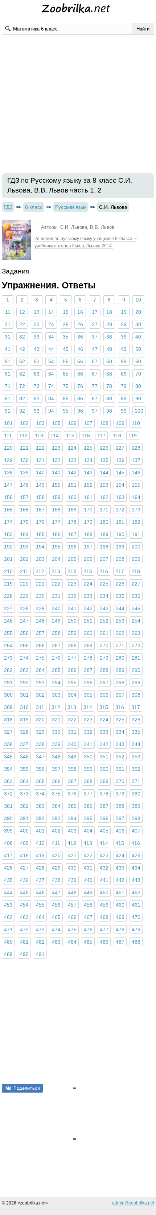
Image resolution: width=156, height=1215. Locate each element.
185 (40, 534)
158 (40, 497)
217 (119, 571)
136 (120, 460)
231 (56, 596)
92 (22, 411)
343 (120, 744)
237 (8, 608)
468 (104, 917)
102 (24, 423)
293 (40, 682)
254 (136, 621)
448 (72, 892)
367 (72, 781)
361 (120, 769)
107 (88, 423)
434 (136, 868)
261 (104, 633)
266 (40, 645)
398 (136, 818)
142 (72, 472)
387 (104, 806)
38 (109, 337)
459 (104, 905)
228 (8, 596)
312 (56, 707)
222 (56, 584)
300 (8, 695)
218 (135, 571)
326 (136, 719)
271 (120, 645)
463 (24, 917)
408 (8, 843)
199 (120, 547)
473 (40, 929)
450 (104, 892)
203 (40, 559)
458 (88, 905)
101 (8, 423)
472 (24, 929)
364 (24, 781)
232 (72, 596)
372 (8, 794)
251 (88, 621)
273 (8, 658)
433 (120, 868)
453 (8, 905)
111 (8, 435)
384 (56, 806)
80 (138, 386)
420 (56, 855)
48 (109, 349)
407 (136, 831)
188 (88, 534)
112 (23, 435)
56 (80, 361)
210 (8, 571)
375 (56, 794)
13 (37, 312)
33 (37, 337)
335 (136, 732)
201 (8, 559)
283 (24, 670)
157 (24, 497)
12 (22, 312)
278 (88, 658)
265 (24, 645)
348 (56, 757)
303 (56, 695)
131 (40, 460)
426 (8, 868)
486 (104, 942)
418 (24, 855)
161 (88, 497)
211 (24, 571)
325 (120, 719)
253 (120, 621)
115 (70, 435)
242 (88, 608)
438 (56, 880)
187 (72, 534)
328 (24, 732)
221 (40, 584)
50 (138, 349)
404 (88, 831)
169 (72, 510)
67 (95, 374)
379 (120, 794)
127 (120, 448)
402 (56, 831)
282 (8, 670)
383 (40, 806)
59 (124, 361)
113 (39, 435)
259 (72, 633)
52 (22, 361)
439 (72, 880)
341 (88, 744)
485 (88, 942)
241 (72, 608)
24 (51, 324)
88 (109, 398)
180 (104, 522)
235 (120, 596)
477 (104, 929)
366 (56, 781)
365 (40, 781)
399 (8, 831)
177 (56, 522)
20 (138, 312)
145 (120, 472)
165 (8, 510)
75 (66, 386)
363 (8, 781)
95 (66, 411)
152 (88, 485)
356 (40, 769)
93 (37, 411)
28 (109, 324)
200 (136, 547)
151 (72, 485)
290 (136, 670)
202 (24, 559)
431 (88, 868)
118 (117, 435)
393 (56, 818)
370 (120, 781)
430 (72, 868)
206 (88, 559)
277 (72, 658)
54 (51, 361)
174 (8, 522)
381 (8, 806)
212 (40, 571)
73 (37, 386)
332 (88, 732)
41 (8, 349)
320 (40, 719)
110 (136, 423)
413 (87, 843)
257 (40, 633)
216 (103, 571)
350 (88, 757)
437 (40, 880)
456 (56, 905)
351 (104, 757)
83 (37, 398)
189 (104, 534)
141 (56, 472)
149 (40, 485)
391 (24, 818)
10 (138, 300)
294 (56, 682)
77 (95, 386)
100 (139, 411)
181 (120, 522)
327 (8, 732)
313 (71, 707)
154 (120, 485)
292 (24, 682)
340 (72, 744)
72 (22, 386)
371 (136, 781)
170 (88, 510)
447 (56, 892)
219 (8, 584)
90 (138, 398)
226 (120, 584)
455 (40, 905)
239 (40, 608)
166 (24, 510)
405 (104, 831)
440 (88, 880)
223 (72, 584)
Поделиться (26, 1088)
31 (8, 337)
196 (72, 547)
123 (56, 448)
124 (72, 448)
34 (51, 337)
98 (109, 411)
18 (109, 312)
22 (22, 324)
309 (8, 707)
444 (8, 892)
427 (24, 868)
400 (24, 831)
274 (24, 658)
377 (88, 794)
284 (40, 670)
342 (104, 744)
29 (124, 324)
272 (136, 645)
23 (37, 324)
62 (22, 374)
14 (51, 312)
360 (104, 769)
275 (40, 658)
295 (72, 682)
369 (104, 781)
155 (136, 485)
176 (40, 522)
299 (136, 682)
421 (72, 855)
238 (24, 608)
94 (51, 411)
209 (136, 559)
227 (136, 584)
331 (72, 732)
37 (95, 337)
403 (72, 831)
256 (24, 633)
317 (135, 707)
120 (8, 448)
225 (104, 584)
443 (136, 880)
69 (124, 374)
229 (24, 596)
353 (136, 757)
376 (72, 794)
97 (95, 411)
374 (40, 794)
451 (120, 892)
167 (40, 510)
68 (109, 374)
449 (88, 892)
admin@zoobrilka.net (133, 1203)
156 (8, 497)
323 (88, 719)
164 (136, 497)
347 (40, 757)
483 (56, 942)
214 (71, 571)
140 (40, 472)
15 (66, 312)
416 (135, 843)
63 (37, 374)
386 (88, 806)
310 (24, 707)
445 (24, 892)
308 (136, 695)
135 (104, 460)
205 (72, 559)
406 (120, 831)
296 (88, 682)
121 (24, 448)
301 (24, 695)
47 (95, 349)
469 (120, 917)
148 (24, 485)
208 (120, 559)
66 (80, 374)
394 (72, 818)
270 (104, 645)
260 (88, 633)
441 (104, 880)
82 (22, 398)
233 (88, 596)
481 (24, 942)
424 (120, 855)
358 (72, 769)
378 (104, 794)
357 (56, 769)
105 (56, 423)
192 (8, 547)
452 (136, 892)
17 (95, 312)
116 (86, 435)
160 (72, 497)
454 (24, 905)
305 (88, 695)
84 (51, 398)
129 (8, 460)
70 (138, 374)
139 (24, 472)
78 (109, 386)
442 (120, 880)
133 (72, 460)
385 (72, 806)
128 (136, 448)
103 (40, 423)
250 (72, 621)
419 (40, 855)
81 (8, 398)
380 (136, 794)
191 (136, 534)
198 (104, 547)
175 (24, 522)
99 (124, 411)
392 (40, 818)
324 (104, 719)
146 (136, 472)
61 (8, 374)
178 (72, 522)
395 (88, 818)
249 (56, 621)
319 (24, 719)
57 (95, 361)
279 (104, 658)
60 (138, 361)
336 (8, 744)
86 (80, 398)
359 (88, 769)
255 (8, 633)
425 (136, 855)
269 (88, 645)
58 (109, 361)
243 (104, 608)
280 (120, 658)
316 (119, 707)
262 (120, 633)
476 (88, 929)
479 (136, 929)
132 (56, 460)
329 (40, 732)
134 (88, 460)
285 (56, 670)
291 (8, 682)
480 (8, 942)
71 (8, 386)
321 (56, 719)
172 (120, 510)
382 (24, 806)
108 (104, 423)
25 (66, 324)
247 (24, 621)
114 (54, 435)
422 (88, 855)
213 (56, 571)
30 (138, 324)
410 (40, 843)
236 (136, 596)
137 (136, 460)
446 (40, 892)
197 (88, 547)
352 (120, 757)
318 (8, 719)
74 (51, 386)
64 (51, 374)
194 (40, 547)
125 (88, 448)
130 (24, 460)
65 (66, 374)
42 (22, 349)
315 (103, 707)
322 (72, 719)
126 (104, 448)
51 (8, 361)
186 (56, 534)
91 (8, 411)
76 (80, 386)
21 (8, 324)
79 (124, 386)
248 (40, 621)
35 (66, 337)
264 (8, 645)
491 (40, 954)
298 (120, 682)
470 (136, 917)
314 (87, 707)
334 (120, 732)
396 (104, 818)
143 (88, 472)
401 (40, 831)
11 (8, 312)
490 (24, 954)
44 (51, 349)
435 (8, 880)
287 (88, 670)
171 (104, 510)
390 (8, 818)
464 (40, 917)
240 (56, 608)
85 (66, 398)
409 (24, 843)
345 (8, 757)
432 (104, 868)
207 (104, 559)
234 (104, 596)
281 (136, 658)
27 (95, 324)
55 (66, 361)
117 (101, 435)
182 (136, 522)
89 (124, 398)
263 (136, 633)
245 (136, 608)
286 (72, 670)
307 (120, 695)
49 (124, 349)
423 (104, 855)
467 (88, 917)
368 (88, 781)
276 (56, 658)
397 (120, 818)
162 (104, 497)
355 (24, 769)
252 (104, 621)
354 (8, 769)
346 (24, 757)
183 (8, 534)
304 (72, 695)
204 (56, 559)
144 (104, 472)
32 (22, 337)
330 (56, 732)
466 (72, 917)
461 (136, 905)
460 (120, 905)
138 (8, 472)
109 (120, 423)
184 (24, 534)
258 (56, 633)
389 (136, 806)
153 (104, 485)
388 (120, 806)
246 (8, 621)
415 (119, 843)
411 (56, 843)
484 (72, 942)
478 (120, 929)
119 (132, 435)
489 (8, 954)
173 (136, 510)
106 (72, 423)
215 (87, 571)
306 (104, 695)
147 (8, 485)
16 (80, 312)
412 (71, 843)
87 (95, 398)
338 (40, 744)
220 (24, 584)
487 (120, 942)
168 (56, 510)
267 (56, 645)
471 (8, 929)
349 (72, 757)
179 (88, 522)
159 (56, 497)
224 (88, 584)
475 (72, 929)
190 (120, 534)
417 (8, 855)
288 (104, 670)
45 (66, 349)
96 (80, 411)
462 (8, 917)
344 (136, 744)
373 (24, 794)
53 (37, 361)
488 (136, 942)
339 (56, 744)
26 (80, 324)
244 (120, 608)
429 (56, 868)
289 (120, 670)
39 (124, 337)
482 (40, 942)
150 (56, 485)
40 (138, 337)
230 (40, 596)
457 (72, 905)
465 (56, 917)
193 (24, 547)
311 (40, 707)
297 (104, 682)
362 (136, 769)
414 (103, 843)
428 (40, 868)
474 (56, 929)
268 (72, 645)
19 (124, 312)
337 (24, 744)
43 (37, 349)
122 (40, 448)
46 (80, 349)
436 (24, 880)
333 (104, 732)
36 (80, 337)
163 (120, 497)
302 (40, 695)
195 (56, 547)
